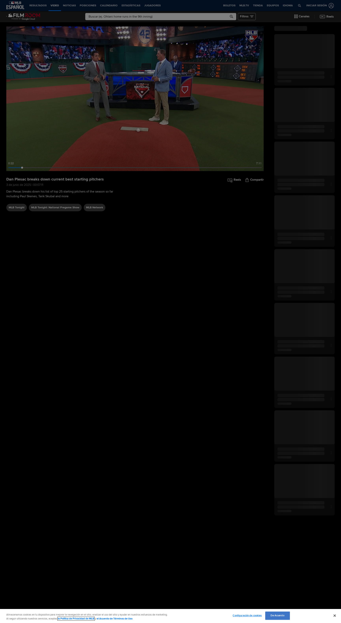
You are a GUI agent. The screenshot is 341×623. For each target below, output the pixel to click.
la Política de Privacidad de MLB (76, 618)
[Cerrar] (334, 615)
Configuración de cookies (247, 615)
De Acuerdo (277, 615)
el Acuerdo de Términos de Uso (114, 618)
